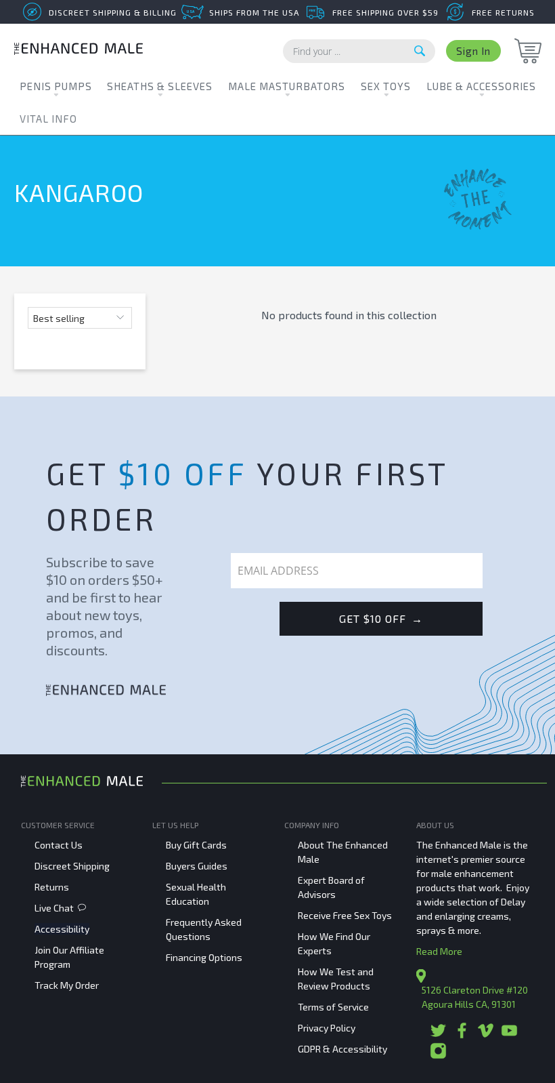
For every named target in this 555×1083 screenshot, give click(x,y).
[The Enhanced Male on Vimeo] (485, 1035)
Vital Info (48, 119)
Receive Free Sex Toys (345, 915)
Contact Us (59, 845)
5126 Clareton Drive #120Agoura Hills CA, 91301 (475, 997)
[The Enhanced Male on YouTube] (509, 1035)
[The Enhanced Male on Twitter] (438, 1035)
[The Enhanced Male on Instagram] (438, 1055)
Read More (439, 951)
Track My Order (67, 985)
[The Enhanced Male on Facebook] (461, 1035)
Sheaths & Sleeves (160, 86)
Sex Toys (386, 86)
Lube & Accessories (481, 86)
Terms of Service (333, 1007)
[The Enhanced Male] (78, 50)
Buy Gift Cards (196, 845)
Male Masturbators (286, 86)
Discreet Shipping (72, 866)
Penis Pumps (56, 86)
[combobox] (359, 51)
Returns (52, 887)
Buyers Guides (196, 866)
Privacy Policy (326, 1028)
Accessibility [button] (62, 929)
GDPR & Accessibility (342, 1049)
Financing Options (204, 957)
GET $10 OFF (381, 618)
